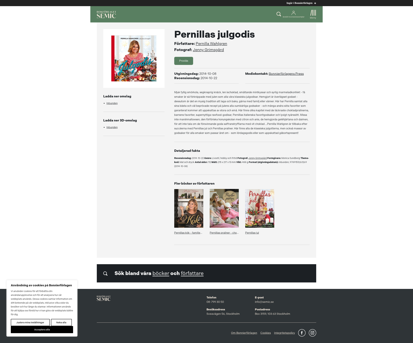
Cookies (265, 332)
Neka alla (61, 322)
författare (192, 273)
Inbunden (112, 103)
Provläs (183, 60)
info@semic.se (264, 301)
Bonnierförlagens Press (286, 74)
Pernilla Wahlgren (211, 43)
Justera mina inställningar (30, 322)
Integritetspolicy (284, 332)
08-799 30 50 (215, 301)
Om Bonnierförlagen (244, 332)
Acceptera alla (42, 329)
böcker (160, 273)
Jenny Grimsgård (208, 49)
